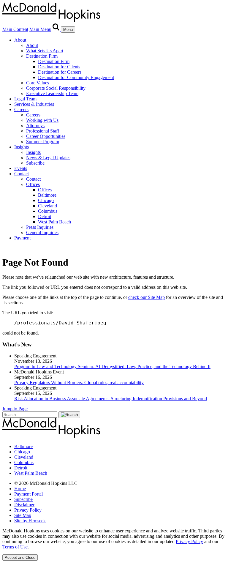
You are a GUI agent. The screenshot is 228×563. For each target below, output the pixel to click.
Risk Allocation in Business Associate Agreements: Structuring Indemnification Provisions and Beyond (110, 398)
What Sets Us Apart (44, 50)
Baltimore (47, 195)
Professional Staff (42, 130)
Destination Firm (42, 56)
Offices (33, 184)
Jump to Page (15, 408)
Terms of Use (15, 546)
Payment (22, 237)
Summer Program (42, 141)
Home (20, 488)
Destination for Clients (59, 66)
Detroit (44, 216)
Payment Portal (28, 493)
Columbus (47, 211)
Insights (21, 146)
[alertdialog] (114, 544)
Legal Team (25, 98)
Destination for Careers (59, 72)
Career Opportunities (45, 136)
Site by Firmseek (30, 520)
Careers (21, 109)
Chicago (46, 200)
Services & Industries (34, 104)
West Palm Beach (54, 221)
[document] (114, 539)
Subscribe (35, 162)
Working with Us (42, 120)
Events (20, 168)
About (20, 39)
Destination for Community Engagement (76, 77)
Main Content (15, 29)
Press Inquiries (39, 227)
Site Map (22, 515)
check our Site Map (146, 297)
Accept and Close (20, 557)
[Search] (57, 29)
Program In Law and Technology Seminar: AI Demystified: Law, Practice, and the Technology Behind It (112, 366)
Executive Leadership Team (52, 93)
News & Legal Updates (48, 157)
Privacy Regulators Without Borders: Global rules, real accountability (79, 382)
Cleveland (47, 205)
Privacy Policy (28, 509)
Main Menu (40, 29)
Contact (21, 173)
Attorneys (35, 125)
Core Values (37, 82)
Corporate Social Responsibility (56, 88)
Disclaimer (24, 504)
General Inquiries (42, 232)
